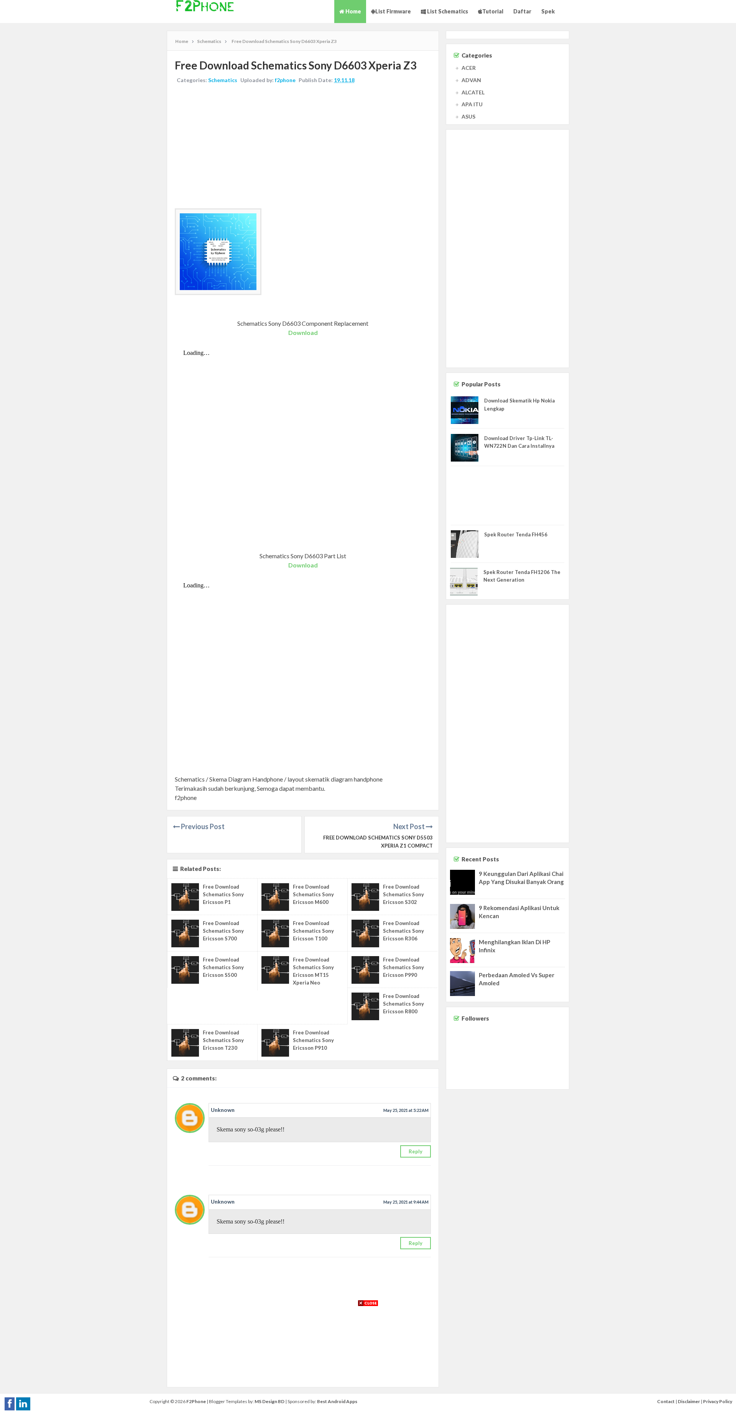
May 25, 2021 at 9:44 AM (406, 1201)
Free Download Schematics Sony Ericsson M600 (313, 894)
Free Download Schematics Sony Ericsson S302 (403, 894)
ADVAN (471, 80)
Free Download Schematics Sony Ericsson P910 (313, 1040)
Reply (415, 1151)
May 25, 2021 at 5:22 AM (406, 1110)
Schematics (222, 80)
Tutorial (492, 11)
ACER (469, 67)
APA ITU (472, 104)
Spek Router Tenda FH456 (515, 534)
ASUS (468, 116)
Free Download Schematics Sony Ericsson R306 (403, 931)
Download (303, 332)
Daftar (522, 11)
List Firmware (393, 11)
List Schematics (447, 11)
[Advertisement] (303, 147)
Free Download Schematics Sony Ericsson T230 (223, 1040)
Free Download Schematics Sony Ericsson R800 (403, 1003)
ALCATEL (473, 92)
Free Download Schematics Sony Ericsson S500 (223, 967)
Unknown (223, 1110)
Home (352, 11)
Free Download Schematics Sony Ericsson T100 (313, 931)
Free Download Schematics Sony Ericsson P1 (223, 894)
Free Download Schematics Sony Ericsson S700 (223, 931)
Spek (548, 11)
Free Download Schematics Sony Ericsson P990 (403, 967)
